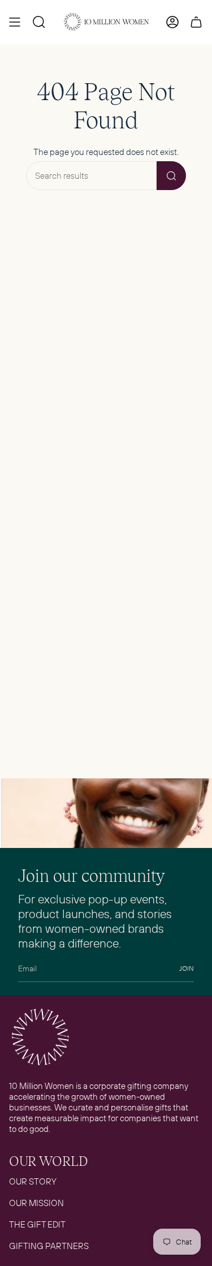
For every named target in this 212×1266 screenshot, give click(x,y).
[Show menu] (14, 22)
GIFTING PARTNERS (49, 1246)
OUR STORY (33, 1181)
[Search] (171, 175)
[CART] (196, 22)
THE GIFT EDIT (37, 1224)
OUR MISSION (36, 1203)
